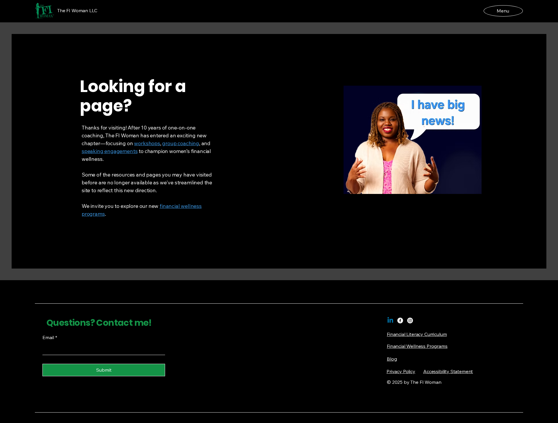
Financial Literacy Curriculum (417, 334)
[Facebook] (400, 320)
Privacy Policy (401, 371)
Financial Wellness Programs (417, 346)
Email (49, 337)
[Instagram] (410, 320)
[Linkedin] (390, 320)
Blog (392, 359)
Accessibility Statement (448, 371)
